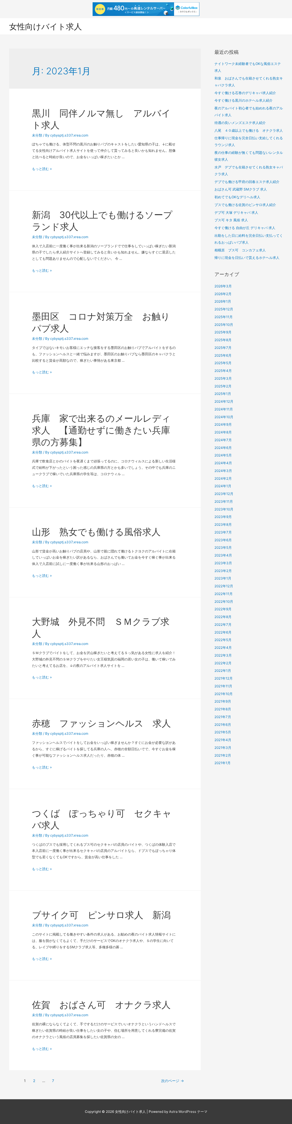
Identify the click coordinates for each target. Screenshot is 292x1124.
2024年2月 (223, 478)
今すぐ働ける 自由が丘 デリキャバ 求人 (244, 228)
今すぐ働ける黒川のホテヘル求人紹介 (243, 100)
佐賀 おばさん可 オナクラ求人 (101, 1004)
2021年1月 (222, 763)
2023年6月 (223, 540)
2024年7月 (223, 440)
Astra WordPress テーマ (188, 1111)
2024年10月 (223, 417)
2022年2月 (223, 663)
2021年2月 (222, 755)
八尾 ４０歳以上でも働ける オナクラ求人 (248, 130)
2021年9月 (222, 701)
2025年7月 (223, 347)
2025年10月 (223, 324)
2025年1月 (222, 394)
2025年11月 (223, 317)
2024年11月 (223, 409)
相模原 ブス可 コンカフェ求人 (240, 250)
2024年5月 (223, 455)
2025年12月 (223, 309)
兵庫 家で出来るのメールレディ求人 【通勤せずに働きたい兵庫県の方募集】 (101, 430)
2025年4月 (223, 371)
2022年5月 (223, 640)
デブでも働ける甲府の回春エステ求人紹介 (246, 182)
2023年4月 (223, 555)
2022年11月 (223, 594)
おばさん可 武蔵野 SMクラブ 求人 (240, 189)
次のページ (172, 1081)
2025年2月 (223, 386)
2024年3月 (223, 471)
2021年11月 (223, 686)
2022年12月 (223, 586)
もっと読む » (42, 169)
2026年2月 (223, 294)
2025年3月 (223, 378)
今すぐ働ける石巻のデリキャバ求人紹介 (245, 93)
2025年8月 (223, 340)
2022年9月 (223, 609)
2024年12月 (223, 401)
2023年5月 (223, 547)
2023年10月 (223, 509)
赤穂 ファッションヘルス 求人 (101, 723)
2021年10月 (223, 694)
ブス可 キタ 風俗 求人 (231, 220)
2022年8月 (223, 617)
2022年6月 (223, 632)
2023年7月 (223, 532)
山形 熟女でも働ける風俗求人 (96, 531)
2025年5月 (223, 363)
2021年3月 (222, 747)
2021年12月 (223, 678)
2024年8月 (223, 432)
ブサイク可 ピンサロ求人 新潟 (101, 914)
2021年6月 (222, 724)
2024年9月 (223, 424)
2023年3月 (223, 563)
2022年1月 (222, 670)
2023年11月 (223, 501)
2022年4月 (223, 647)
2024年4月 (223, 463)
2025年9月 (223, 332)
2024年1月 (222, 486)
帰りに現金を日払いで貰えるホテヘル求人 (246, 257)
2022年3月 (223, 655)
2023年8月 (223, 524)
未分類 (37, 135)
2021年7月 (222, 717)
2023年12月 (223, 494)
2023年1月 (222, 578)
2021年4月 (222, 740)
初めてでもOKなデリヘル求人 (237, 197)
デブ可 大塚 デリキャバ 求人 (236, 212)
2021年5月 (222, 732)
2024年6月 (223, 448)
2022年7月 (223, 624)
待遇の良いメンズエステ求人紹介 (240, 123)
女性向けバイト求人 (45, 26)
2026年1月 (222, 301)
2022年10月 (223, 601)
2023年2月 (223, 571)
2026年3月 (223, 286)
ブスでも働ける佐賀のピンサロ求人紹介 (245, 205)
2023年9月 (223, 517)
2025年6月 (223, 355)
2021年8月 (222, 709)
